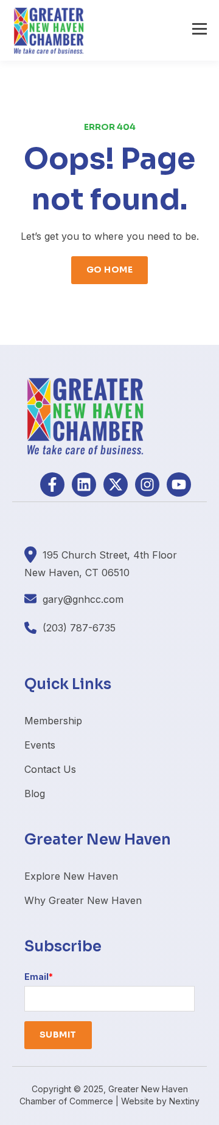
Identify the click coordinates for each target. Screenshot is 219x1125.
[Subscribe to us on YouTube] (179, 484)
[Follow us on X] (115, 484)
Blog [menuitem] (34, 793)
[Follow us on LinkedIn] (84, 484)
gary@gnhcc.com (83, 599)
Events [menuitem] (39, 745)
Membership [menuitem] (53, 721)
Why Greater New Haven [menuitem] (83, 900)
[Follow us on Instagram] (147, 484)
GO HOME (109, 269)
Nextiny (184, 1101)
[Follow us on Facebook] (52, 484)
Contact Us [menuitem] (50, 769)
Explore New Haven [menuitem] (71, 876)
